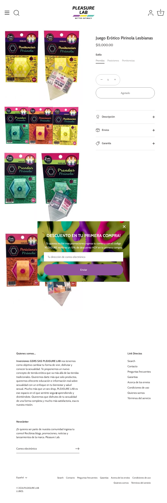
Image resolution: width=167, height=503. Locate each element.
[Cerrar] (124, 226)
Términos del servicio (139, 398)
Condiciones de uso (138, 387)
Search (131, 361)
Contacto (132, 366)
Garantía (106, 143)
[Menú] (7, 12)
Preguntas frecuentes (139, 371)
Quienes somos (136, 392)
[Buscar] (16, 13)
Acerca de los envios (138, 382)
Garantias (132, 376)
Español (20, 477)
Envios (105, 130)
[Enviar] (77, 449)
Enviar (83, 269)
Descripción (108, 116)
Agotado (125, 93)
